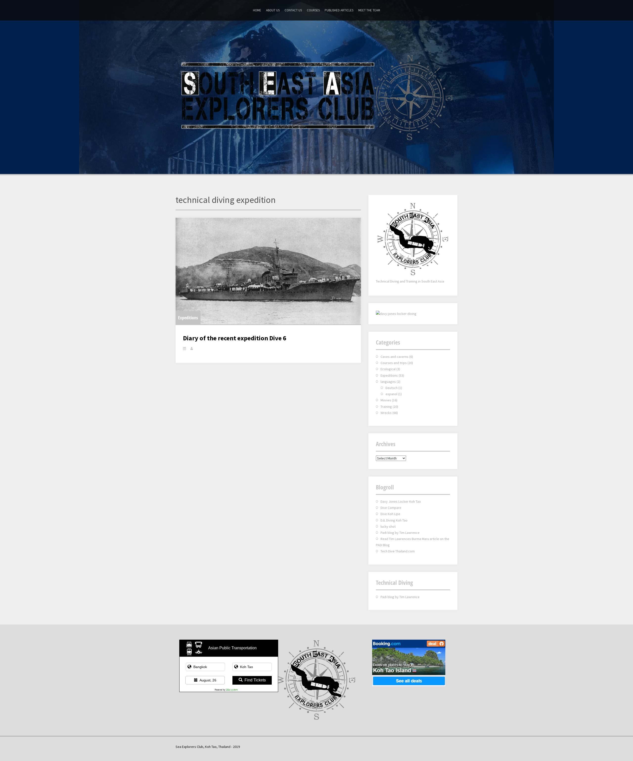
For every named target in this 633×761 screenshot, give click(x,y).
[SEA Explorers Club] (316, 96)
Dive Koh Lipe (390, 514)
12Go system (232, 689)
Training (386, 406)
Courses (313, 10)
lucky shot (388, 526)
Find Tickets (255, 680)
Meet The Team (369, 10)
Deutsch (391, 388)
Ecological (388, 369)
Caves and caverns (394, 356)
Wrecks (386, 413)
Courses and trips (394, 363)
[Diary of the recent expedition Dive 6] (268, 271)
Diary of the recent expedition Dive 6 (234, 338)
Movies (386, 400)
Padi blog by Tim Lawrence (400, 532)
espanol (391, 394)
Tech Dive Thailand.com (398, 551)
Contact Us (293, 10)
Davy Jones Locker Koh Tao (401, 501)
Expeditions (188, 318)
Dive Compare (391, 507)
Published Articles (339, 10)
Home (257, 10)
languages (388, 381)
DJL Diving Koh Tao (394, 520)
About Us (273, 10)
